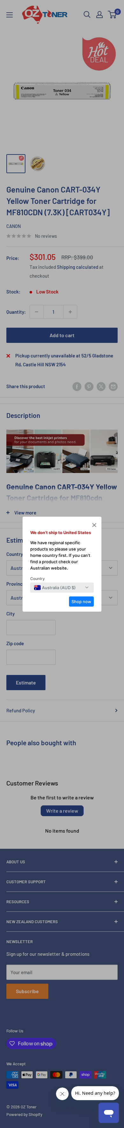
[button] (94, 525)
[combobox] (55, 587)
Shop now (81, 601)
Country (37, 578)
